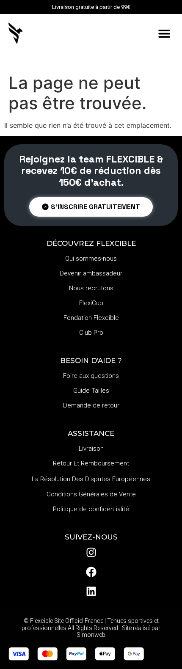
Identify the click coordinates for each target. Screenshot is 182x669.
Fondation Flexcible (91, 318)
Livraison (91, 448)
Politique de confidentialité (91, 509)
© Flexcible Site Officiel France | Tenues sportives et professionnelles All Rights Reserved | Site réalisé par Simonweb (91, 628)
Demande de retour (91, 405)
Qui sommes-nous (91, 258)
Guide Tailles (91, 390)
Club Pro (91, 332)
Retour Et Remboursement (91, 463)
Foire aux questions (91, 376)
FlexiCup (91, 303)
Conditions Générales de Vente (91, 494)
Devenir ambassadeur (91, 273)
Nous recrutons (91, 288)
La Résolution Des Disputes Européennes (91, 479)
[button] (164, 33)
